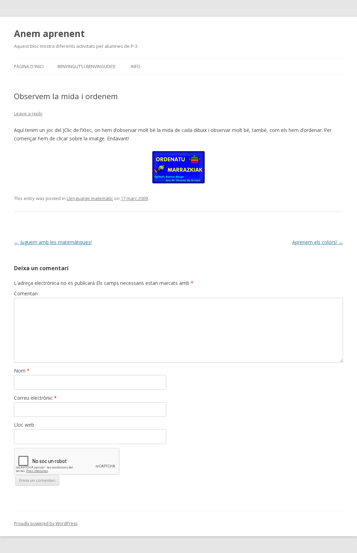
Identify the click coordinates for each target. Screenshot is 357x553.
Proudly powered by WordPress (45, 523)
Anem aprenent (49, 33)
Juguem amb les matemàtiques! (53, 242)
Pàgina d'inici (29, 66)
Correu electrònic (35, 398)
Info (135, 66)
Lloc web (24, 424)
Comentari (26, 293)
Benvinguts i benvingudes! (86, 66)
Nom (22, 370)
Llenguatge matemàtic (90, 198)
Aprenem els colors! (317, 242)
